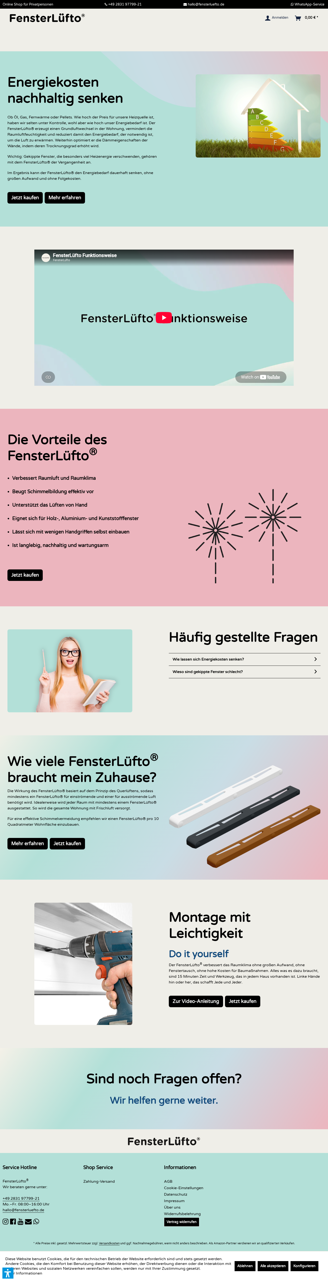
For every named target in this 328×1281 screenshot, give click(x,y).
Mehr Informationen (23, 1273)
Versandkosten (109, 1243)
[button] (7, 1273)
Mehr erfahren (65, 198)
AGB (168, 1181)
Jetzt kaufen (25, 198)
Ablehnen (245, 1266)
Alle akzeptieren (273, 1266)
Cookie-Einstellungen (183, 1188)
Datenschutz (175, 1194)
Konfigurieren (304, 1266)
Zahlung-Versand (99, 1181)
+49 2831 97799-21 (125, 4)
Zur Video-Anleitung (196, 1001)
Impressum (174, 1201)
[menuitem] (277, 18)
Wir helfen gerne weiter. (164, 1100)
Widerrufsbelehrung (182, 1213)
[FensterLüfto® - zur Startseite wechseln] (47, 17)
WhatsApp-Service (309, 4)
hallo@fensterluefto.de (206, 4)
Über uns (172, 1207)
